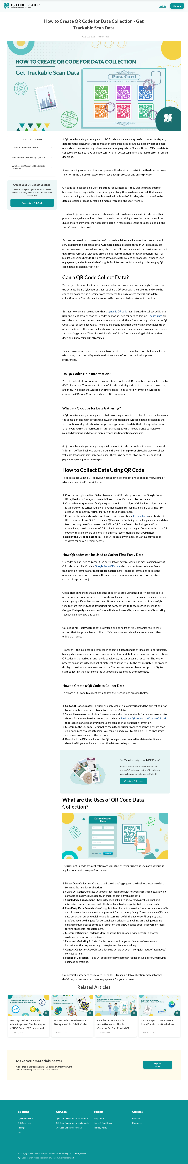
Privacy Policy (100, 1127)
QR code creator (25, 1118)
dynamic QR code (118, 311)
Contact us (137, 1123)
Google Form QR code (107, 566)
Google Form (140, 516)
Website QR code (157, 718)
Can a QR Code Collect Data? (25, 147)
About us (136, 1118)
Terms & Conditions (103, 1123)
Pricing (21, 1127)
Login (162, 5)
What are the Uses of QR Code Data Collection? (28, 167)
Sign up (177, 6)
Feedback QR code (131, 718)
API (19, 1132)
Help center (99, 1118)
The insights (155, 315)
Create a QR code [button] (133, 781)
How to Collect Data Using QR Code (28, 157)
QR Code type (24, 1123)
